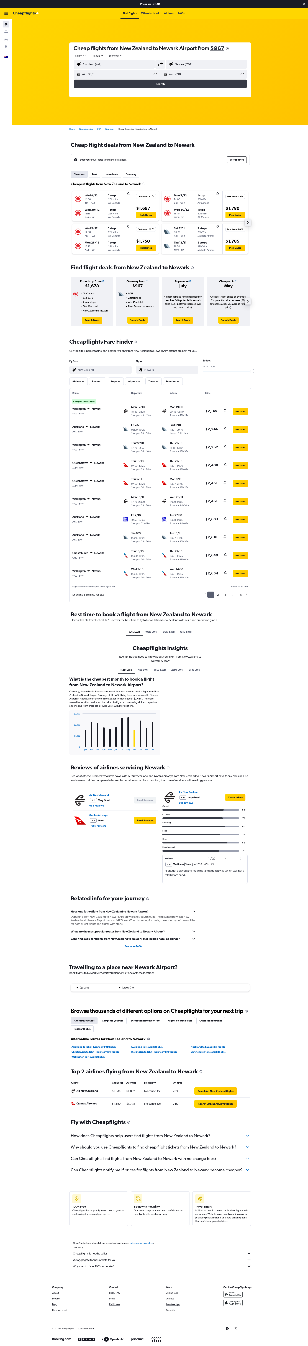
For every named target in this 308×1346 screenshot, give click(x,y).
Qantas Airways (98, 815)
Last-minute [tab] (111, 174)
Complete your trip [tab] (113, 1020)
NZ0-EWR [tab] (126, 669)
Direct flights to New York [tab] (145, 1020)
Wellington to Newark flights (88, 1056)
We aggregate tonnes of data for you (94, 1260)
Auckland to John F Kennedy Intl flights (93, 1046)
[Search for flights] (6, 24)
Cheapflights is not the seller (90, 1253)
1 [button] (210, 594)
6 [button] (241, 594)
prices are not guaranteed (141, 1243)
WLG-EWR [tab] (151, 631)
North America (86, 129)
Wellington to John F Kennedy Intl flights (154, 1051)
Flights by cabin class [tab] (180, 1020)
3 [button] (225, 594)
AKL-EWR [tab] (134, 631)
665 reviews (96, 805)
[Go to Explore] (6, 46)
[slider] (252, 371)
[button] (304, 4)
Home (72, 129)
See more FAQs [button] (133, 946)
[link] (92, 320)
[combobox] (81, 55)
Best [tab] (94, 174)
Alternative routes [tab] (84, 1020)
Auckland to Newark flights (147, 1046)
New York (109, 129)
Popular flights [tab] (82, 1028)
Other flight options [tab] (210, 1020)
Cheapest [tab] (79, 174)
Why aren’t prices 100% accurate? (93, 1266)
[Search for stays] (6, 31)
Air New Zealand (99, 795)
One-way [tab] (131, 174)
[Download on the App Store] (233, 1303)
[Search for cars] (6, 39)
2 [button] (218, 594)
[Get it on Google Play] (233, 1294)
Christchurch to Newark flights (208, 1051)
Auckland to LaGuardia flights (208, 1046)
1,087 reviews (97, 825)
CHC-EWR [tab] (185, 631)
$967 (217, 48)
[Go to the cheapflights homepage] (26, 13)
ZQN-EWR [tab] (168, 631)
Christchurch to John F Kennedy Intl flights (95, 1051)
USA (99, 129)
